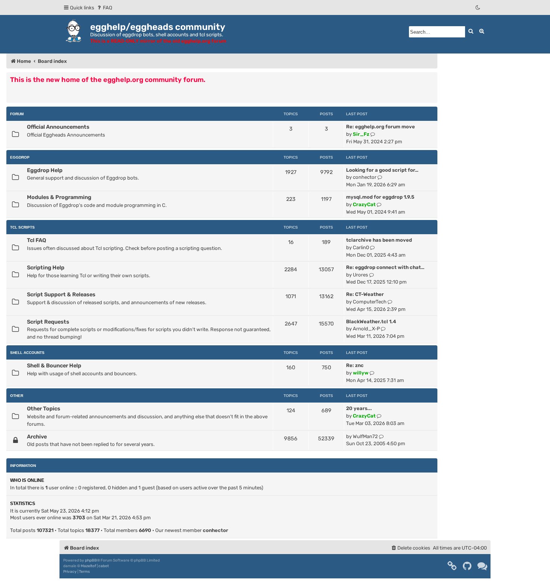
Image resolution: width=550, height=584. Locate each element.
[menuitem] (104, 7)
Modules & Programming (59, 197)
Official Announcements (58, 126)
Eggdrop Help (44, 170)
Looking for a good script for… (382, 170)
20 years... (359, 408)
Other (16, 396)
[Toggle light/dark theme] (478, 7)
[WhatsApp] (483, 566)
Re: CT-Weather (365, 294)
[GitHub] (467, 566)
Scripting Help (45, 267)
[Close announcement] (432, 77)
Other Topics (43, 408)
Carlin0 (361, 247)
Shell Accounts (27, 353)
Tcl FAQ (36, 240)
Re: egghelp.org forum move (380, 126)
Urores (360, 275)
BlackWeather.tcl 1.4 (371, 321)
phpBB (91, 560)
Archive (37, 436)
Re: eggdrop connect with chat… (385, 267)
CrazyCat (364, 204)
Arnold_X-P (366, 328)
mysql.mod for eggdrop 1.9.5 (380, 197)
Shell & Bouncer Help (54, 365)
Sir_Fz (361, 134)
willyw (361, 373)
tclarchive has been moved (379, 240)
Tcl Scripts (22, 227)
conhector (364, 177)
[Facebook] (452, 566)
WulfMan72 (365, 436)
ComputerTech (369, 302)
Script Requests (48, 321)
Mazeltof (88, 566)
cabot (103, 566)
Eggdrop (20, 157)
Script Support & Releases (61, 294)
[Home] (74, 31)
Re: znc (355, 365)
